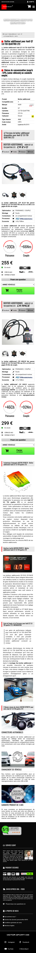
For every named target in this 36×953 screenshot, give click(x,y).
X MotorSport (24, 949)
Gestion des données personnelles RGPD (16, 919)
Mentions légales (9, 925)
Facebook (25, 942)
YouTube (10, 949)
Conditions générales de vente (13, 922)
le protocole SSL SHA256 (18, 879)
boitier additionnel (14, 226)
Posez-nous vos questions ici (16, 904)
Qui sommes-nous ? (10, 916)
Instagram (11, 942)
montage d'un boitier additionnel (20, 663)
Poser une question (18, 279)
